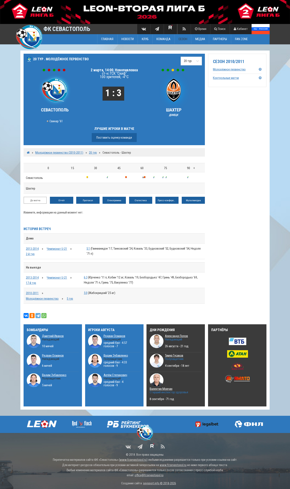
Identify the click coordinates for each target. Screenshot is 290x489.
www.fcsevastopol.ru (133, 460)
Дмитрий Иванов (53, 336)
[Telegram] (38, 315)
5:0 (85, 293)
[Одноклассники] (32, 315)
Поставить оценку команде (114, 137)
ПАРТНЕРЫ (220, 39)
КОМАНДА (163, 39)
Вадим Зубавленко (54, 375)
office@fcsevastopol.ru (149, 475)
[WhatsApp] (43, 315)
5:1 (88, 248)
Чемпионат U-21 (57, 249)
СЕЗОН (183, 39)
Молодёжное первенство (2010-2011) (59, 153)
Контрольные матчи (226, 78)
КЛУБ (145, 39)
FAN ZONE (241, 39)
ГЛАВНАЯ (107, 39)
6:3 (85, 277)
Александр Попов (176, 336)
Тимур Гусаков (174, 355)
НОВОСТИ (127, 39)
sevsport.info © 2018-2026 (159, 483)
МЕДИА (200, 39)
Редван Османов (53, 355)
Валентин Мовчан (161, 389)
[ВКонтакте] (26, 315)
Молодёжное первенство (42, 299)
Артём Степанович (115, 375)
